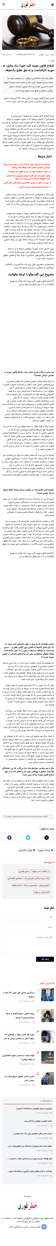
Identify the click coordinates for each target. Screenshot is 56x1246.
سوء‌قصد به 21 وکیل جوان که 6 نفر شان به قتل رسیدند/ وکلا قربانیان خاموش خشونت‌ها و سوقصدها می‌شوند (27, 166)
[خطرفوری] (28, 1206)
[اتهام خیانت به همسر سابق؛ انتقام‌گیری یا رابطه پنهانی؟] (47, 1057)
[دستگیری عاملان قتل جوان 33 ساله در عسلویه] (47, 994)
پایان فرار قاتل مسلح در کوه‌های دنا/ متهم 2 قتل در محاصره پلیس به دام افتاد (19, 1038)
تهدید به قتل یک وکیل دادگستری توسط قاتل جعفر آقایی (26, 182)
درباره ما (28, 1196)
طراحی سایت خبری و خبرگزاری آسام (24, 1226)
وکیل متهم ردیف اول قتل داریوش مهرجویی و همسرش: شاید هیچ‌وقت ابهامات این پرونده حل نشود (28, 177)
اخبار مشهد (16, 885)
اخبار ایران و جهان (41, 892)
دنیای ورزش (44, 885)
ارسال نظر (45, 959)
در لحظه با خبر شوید (40, 871)
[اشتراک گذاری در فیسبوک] (9, 837)
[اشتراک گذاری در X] (46, 837)
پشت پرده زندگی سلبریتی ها (37, 878)
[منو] (52, 4)
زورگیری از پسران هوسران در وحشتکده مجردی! (34, 1108)
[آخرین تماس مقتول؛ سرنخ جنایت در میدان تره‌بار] (47, 1078)
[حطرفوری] (28, 4)
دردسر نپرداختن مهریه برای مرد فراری (34, 187)
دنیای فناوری (23, 871)
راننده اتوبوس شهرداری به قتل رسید (38, 1121)
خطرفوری (27, 1218)
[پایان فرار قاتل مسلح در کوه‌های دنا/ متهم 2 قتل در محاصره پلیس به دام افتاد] (47, 1036)
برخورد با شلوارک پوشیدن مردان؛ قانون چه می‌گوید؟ (28, 171)
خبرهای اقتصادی (15, 878)
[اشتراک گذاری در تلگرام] (28, 837)
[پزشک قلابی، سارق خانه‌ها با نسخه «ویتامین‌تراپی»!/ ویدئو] (47, 1015)
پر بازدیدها (47, 1100)
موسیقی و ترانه (30, 885)
